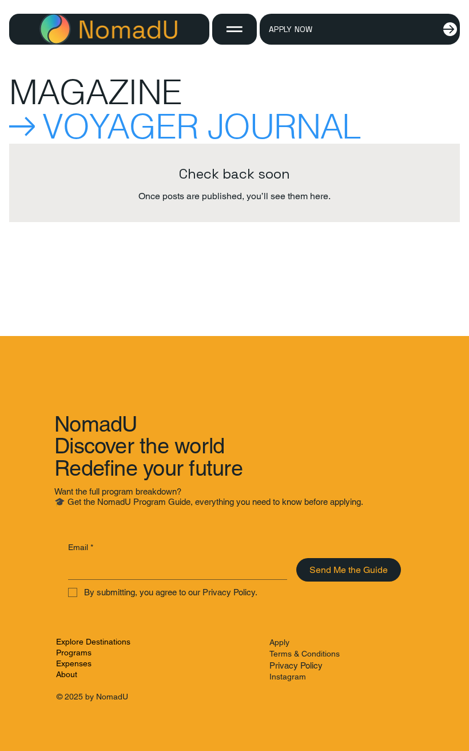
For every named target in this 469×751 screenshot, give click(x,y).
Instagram (287, 676)
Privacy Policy (296, 665)
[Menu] (234, 29)
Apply (279, 642)
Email (80, 547)
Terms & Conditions (304, 653)
